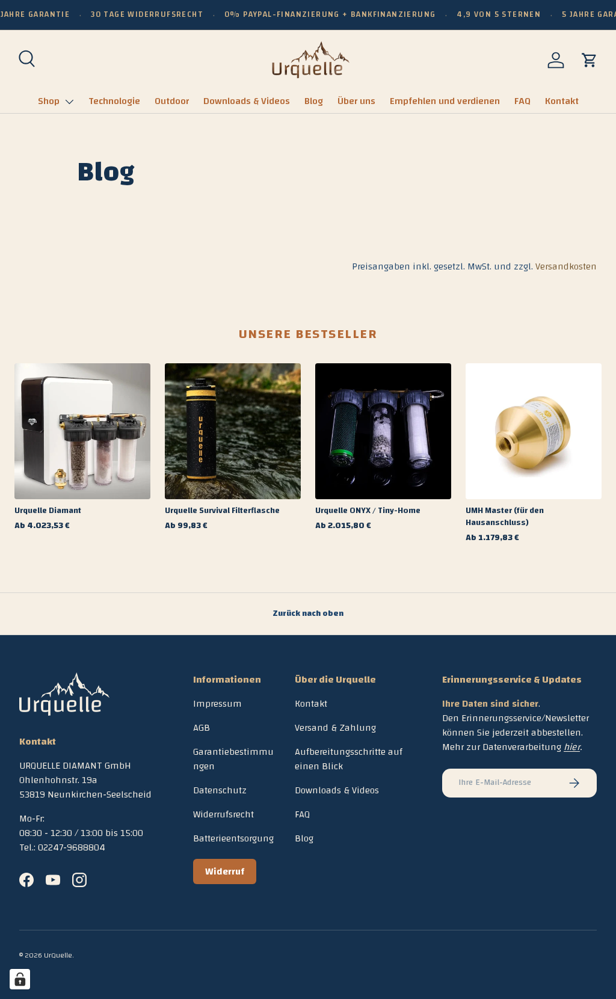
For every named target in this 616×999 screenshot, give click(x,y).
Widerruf (224, 871)
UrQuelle (58, 955)
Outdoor (172, 101)
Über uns (356, 101)
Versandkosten (566, 266)
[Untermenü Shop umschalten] (69, 101)
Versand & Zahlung (335, 728)
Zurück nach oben (308, 613)
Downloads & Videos (246, 101)
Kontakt (562, 101)
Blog (313, 101)
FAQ (522, 101)
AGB (201, 728)
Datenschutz (220, 790)
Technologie (114, 101)
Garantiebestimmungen (233, 759)
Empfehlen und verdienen (445, 101)
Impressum (217, 704)
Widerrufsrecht (223, 814)
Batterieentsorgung (233, 838)
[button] (589, 60)
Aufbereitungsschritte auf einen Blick (348, 759)
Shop (49, 101)
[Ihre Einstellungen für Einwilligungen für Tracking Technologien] (20, 979)
